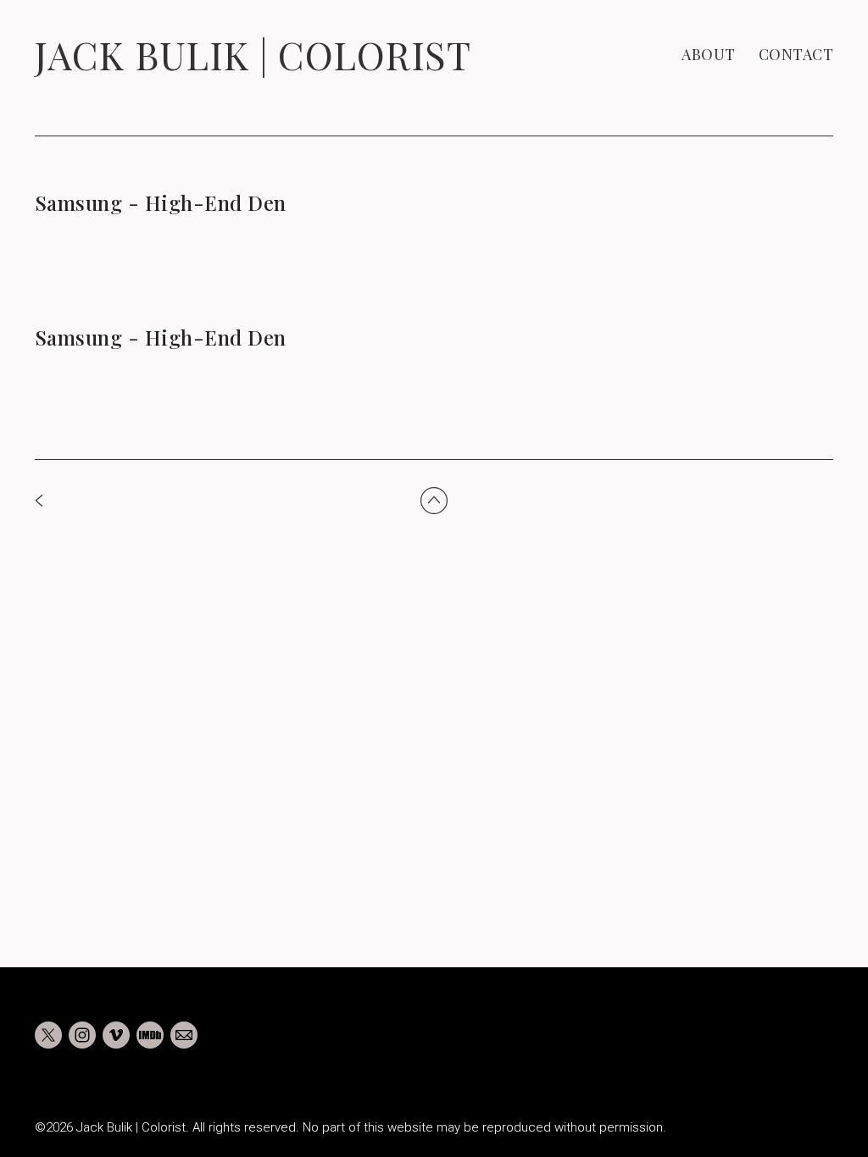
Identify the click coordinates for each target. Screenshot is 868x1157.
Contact (796, 54)
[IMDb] (150, 1035)
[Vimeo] (116, 1035)
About (709, 54)
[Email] (184, 1035)
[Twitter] (48, 1035)
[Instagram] (82, 1035)
